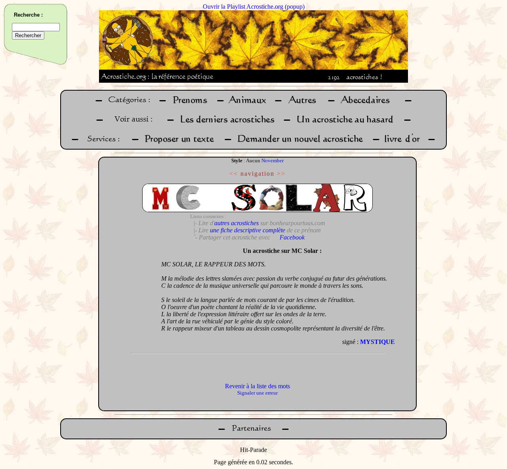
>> (281, 173)
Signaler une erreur (257, 393)
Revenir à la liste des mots (257, 386)
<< (233, 173)
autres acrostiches (236, 223)
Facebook (292, 237)
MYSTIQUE (377, 341)
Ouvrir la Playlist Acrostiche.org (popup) (254, 6)
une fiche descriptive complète (247, 230)
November (272, 160)
